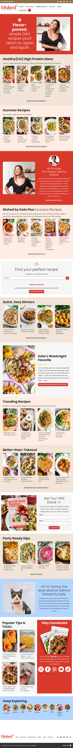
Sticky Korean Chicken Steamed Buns (27, 479)
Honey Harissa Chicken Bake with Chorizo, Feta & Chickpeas (49, 243)
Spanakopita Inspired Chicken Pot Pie (64, 241)
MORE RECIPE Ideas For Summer (36, 146)
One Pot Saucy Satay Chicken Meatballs (64, 88)
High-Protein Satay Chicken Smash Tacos (44, 331)
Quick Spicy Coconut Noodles (60, 435)
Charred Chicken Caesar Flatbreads (36, 139)
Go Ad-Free (30, 6)
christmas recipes (41, 288)
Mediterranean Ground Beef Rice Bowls (65, 138)
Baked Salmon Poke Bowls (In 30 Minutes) (10, 479)
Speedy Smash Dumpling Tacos (10, 434)
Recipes (52, 6)
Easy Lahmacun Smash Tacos (36, 88)
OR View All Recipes (36, 291)
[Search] (29, 10)
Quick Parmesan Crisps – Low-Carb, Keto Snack (27, 656)
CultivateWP (33, 745)
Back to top (66, 745)
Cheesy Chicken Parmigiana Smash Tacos (36, 242)
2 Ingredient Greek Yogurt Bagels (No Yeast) (26, 436)
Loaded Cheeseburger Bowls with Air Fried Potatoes (9, 89)
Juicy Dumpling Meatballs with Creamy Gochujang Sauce (44, 437)
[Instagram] (57, 1)
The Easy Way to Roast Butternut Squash (9, 656)
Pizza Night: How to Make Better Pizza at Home (9, 689)
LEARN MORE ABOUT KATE (53, 200)
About (59, 6)
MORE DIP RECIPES (35, 574)
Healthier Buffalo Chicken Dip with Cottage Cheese (62, 568)
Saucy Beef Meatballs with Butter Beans (8, 241)
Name (41, 514)
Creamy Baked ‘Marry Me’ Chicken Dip (9, 568)
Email (41, 520)
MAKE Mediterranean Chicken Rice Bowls (53, 384)
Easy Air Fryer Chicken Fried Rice (43, 479)
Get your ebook (54, 527)
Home (21, 6)
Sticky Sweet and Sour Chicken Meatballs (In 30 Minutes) (62, 480)
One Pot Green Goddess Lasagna (7, 139)
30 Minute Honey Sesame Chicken (27, 330)
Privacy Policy (22, 745)
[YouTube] (60, 1)
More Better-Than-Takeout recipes (36, 487)
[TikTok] (70, 1)
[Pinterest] (67, 1)
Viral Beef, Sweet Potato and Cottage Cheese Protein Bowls (49, 90)
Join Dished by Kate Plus (36, 254)
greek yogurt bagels (32, 288)
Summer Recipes (41, 6)
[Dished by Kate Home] (9, 8)
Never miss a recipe (7, 1)
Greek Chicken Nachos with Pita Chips (22, 139)
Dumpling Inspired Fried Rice (21, 240)
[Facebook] (64, 1)
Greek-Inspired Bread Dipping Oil (27, 568)
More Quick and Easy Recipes (36, 338)
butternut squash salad (52, 288)
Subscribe (23, 10)
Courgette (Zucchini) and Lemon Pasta (49, 139)
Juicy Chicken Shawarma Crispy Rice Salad (10, 331)
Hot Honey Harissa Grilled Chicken (22, 88)
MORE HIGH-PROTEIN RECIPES (36, 101)
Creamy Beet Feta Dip (43, 567)
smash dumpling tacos (20, 288)
